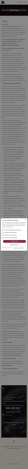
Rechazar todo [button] (14, 244)
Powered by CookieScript (7, 247)
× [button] (25, 219)
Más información (9, 227)
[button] (19, 248)
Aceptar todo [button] (14, 241)
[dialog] (14, 234)
